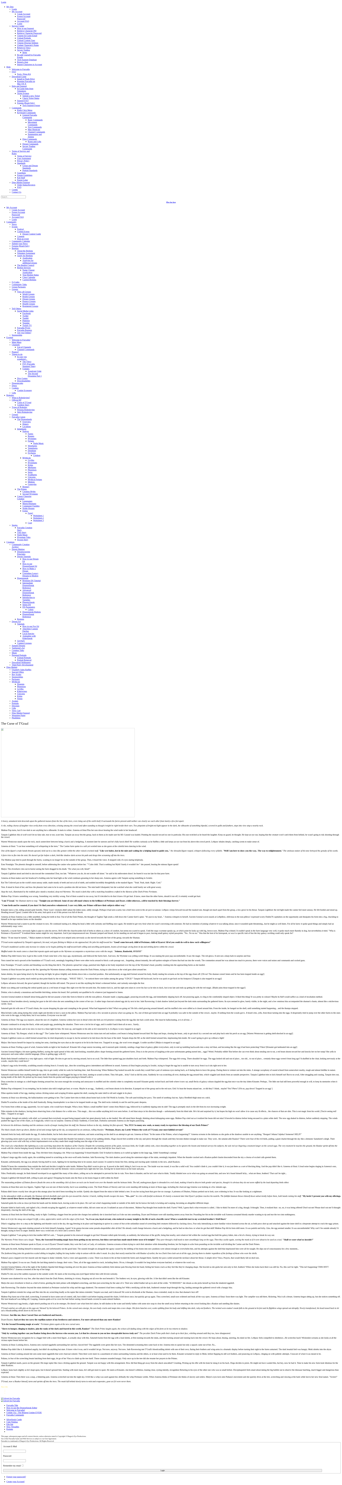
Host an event (23, 239)
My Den (9, 7)
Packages (16, 679)
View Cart (16, 710)
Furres (30, 434)
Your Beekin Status (30, 275)
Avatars (15, 701)
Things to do (17, 354)
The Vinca (26, 361)
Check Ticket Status (30, 98)
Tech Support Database (27, 60)
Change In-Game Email (27, 36)
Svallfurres (32, 475)
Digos (14, 385)
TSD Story (21, 532)
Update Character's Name (28, 45)
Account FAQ (23, 21)
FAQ (14, 72)
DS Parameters (28, 607)
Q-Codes (15, 282)
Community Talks (19, 284)
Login (14, 9)
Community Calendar (21, 241)
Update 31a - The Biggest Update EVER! (24, 1412)
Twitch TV (27, 325)
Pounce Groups (29, 301)
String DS (26, 605)
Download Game (19, 76)
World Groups (28, 294)
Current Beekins (29, 280)
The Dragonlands (24, 419)
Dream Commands (30, 144)
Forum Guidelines (24, 175)
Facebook (26, 313)
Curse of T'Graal (24, 402)
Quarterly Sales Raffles (21, 670)
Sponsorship (17, 335)
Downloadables (23, 381)
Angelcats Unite (34, 371)
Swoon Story (22, 540)
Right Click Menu (24, 110)
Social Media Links (25, 311)
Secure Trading (23, 50)
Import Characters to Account (29, 64)
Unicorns (32, 477)
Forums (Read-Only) (26, 103)
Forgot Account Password (23, 17)
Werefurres (32, 446)
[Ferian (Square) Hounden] (10, 1398)
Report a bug (22, 62)
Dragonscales (17, 383)
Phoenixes (32, 470)
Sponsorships (17, 677)
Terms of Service (24, 156)
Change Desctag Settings (27, 43)
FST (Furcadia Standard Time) (28, 365)
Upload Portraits (24, 38)
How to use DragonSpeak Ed (29, 565)
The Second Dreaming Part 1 (35, 374)
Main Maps (16, 342)
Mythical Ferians (35, 479)
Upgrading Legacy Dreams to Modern (30, 574)
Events (15, 227)
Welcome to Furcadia (21, 69)
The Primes (22, 489)
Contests (20, 236)
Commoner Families (31, 506)
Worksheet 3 (38, 520)
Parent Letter (22, 180)
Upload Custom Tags (26, 40)
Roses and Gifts (34, 141)
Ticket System (23, 93)
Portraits (15, 703)
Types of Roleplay (19, 407)
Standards (21, 163)
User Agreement (24, 158)
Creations (10, 542)
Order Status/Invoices (26, 185)
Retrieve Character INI (26, 31)
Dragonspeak (22, 578)
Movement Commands (32, 123)
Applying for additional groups (29, 261)
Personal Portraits (19, 655)
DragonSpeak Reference (28, 615)
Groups (15, 289)
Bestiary (25, 487)
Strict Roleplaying (24, 412)
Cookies (15, 388)
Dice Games (22, 378)
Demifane (32, 450)
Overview (26, 422)
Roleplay (10, 395)
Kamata (9, 1429)
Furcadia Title (12, 1405)
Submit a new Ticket (31, 96)
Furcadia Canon (18, 417)
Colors (30, 609)
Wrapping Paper (18, 715)
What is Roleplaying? (21, 398)
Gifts (14, 393)
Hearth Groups (28, 304)
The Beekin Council (25, 265)
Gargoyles (32, 484)
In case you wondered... (22, 358)
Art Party (21, 641)
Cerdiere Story (23, 405)
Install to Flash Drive (26, 79)
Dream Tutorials (24, 556)
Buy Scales (16, 674)
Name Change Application (28, 271)
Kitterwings (22, 691)
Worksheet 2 (38, 518)
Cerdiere (36, 455)
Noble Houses (28, 508)
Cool (30, 523)
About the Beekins (25, 251)
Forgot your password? (16, 1477)
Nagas (19, 698)
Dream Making (18, 549)
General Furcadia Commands (29, 116)
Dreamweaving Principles (23, 553)
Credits (15, 190)
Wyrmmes (32, 438)
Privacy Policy (23, 161)
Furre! (30, 513)
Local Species (28, 633)
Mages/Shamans (29, 503)
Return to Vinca (23, 48)
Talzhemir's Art (18, 648)
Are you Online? (24, 333)
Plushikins (16, 718)
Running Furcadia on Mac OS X (26, 82)
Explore (9, 337)
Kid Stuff (21, 178)
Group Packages (19, 287)
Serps (30, 472)
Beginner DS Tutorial (31, 580)
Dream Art (16, 621)
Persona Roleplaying (26, 410)
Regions (20, 619)
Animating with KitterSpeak (29, 637)
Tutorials (20, 624)
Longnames (27, 501)
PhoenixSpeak (28, 602)
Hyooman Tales (23, 537)
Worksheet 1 (38, 515)
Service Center (18, 26)
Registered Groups (30, 306)
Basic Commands (35, 120)
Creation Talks (18, 650)
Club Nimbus (12, 1422)
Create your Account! (15, 1481)
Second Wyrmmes (30, 494)
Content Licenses (24, 643)
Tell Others (16, 308)
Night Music (38, 443)
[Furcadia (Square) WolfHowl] (10, 1401)
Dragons (20, 684)
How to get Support (25, 28)
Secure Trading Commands (28, 147)
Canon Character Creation (24, 497)
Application (27, 258)
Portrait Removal (24, 660)
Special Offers (18, 672)
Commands (16, 108)
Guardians (21, 173)
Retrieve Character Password (29, 33)
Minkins (31, 482)
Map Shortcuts (34, 129)
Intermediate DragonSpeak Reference (28, 585)
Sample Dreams (18, 645)
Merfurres (32, 467)
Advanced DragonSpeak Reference (28, 592)
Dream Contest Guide (31, 234)
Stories (15, 525)
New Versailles (12, 1427)
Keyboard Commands (26, 113)
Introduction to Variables (28, 598)
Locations (26, 426)
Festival (20, 229)
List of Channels (24, 347)
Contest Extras (23, 231)
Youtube (26, 323)
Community (11, 222)
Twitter (25, 316)
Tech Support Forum (31, 105)
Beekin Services (24, 268)
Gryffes (31, 460)
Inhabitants (21, 429)
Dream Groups (28, 299)
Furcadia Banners (24, 330)
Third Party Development (22, 665)
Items (24, 52)
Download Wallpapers (21, 662)
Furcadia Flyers (23, 328)
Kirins (30, 465)
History (25, 424)
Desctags (15, 706)
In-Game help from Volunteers (25, 89)
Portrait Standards (29, 170)
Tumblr (25, 318)
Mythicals (26, 458)
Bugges (31, 436)
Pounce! (15, 352)
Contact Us (16, 192)
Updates (25, 369)
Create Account (23, 14)
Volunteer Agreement (26, 253)
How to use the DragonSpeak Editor (21, 1408)
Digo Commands (29, 139)
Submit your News (20, 243)
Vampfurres (33, 448)
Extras (25, 511)
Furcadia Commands (15, 1415)
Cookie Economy (24, 390)
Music (14, 653)
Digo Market (11, 667)
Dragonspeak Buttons (31, 612)
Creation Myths (29, 491)
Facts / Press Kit (24, 74)
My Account (17, 11)
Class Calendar (28, 277)
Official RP (16, 400)
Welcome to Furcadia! (21, 340)
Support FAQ (23, 100)
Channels (16, 345)
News (14, 224)
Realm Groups (28, 296)
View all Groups (24, 292)
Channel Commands (36, 132)
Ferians (31, 441)
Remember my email (12, 1466)
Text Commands (35, 127)
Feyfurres (32, 453)
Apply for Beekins (25, 255)
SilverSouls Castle (14, 1419)
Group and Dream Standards (30, 166)
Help (8, 67)
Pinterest (26, 320)
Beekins (15, 248)
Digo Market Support (21, 182)
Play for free (171, 202)
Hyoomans (32, 463)
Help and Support (19, 86)
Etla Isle (9, 1424)
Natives (25, 431)
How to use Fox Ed (30, 626)
